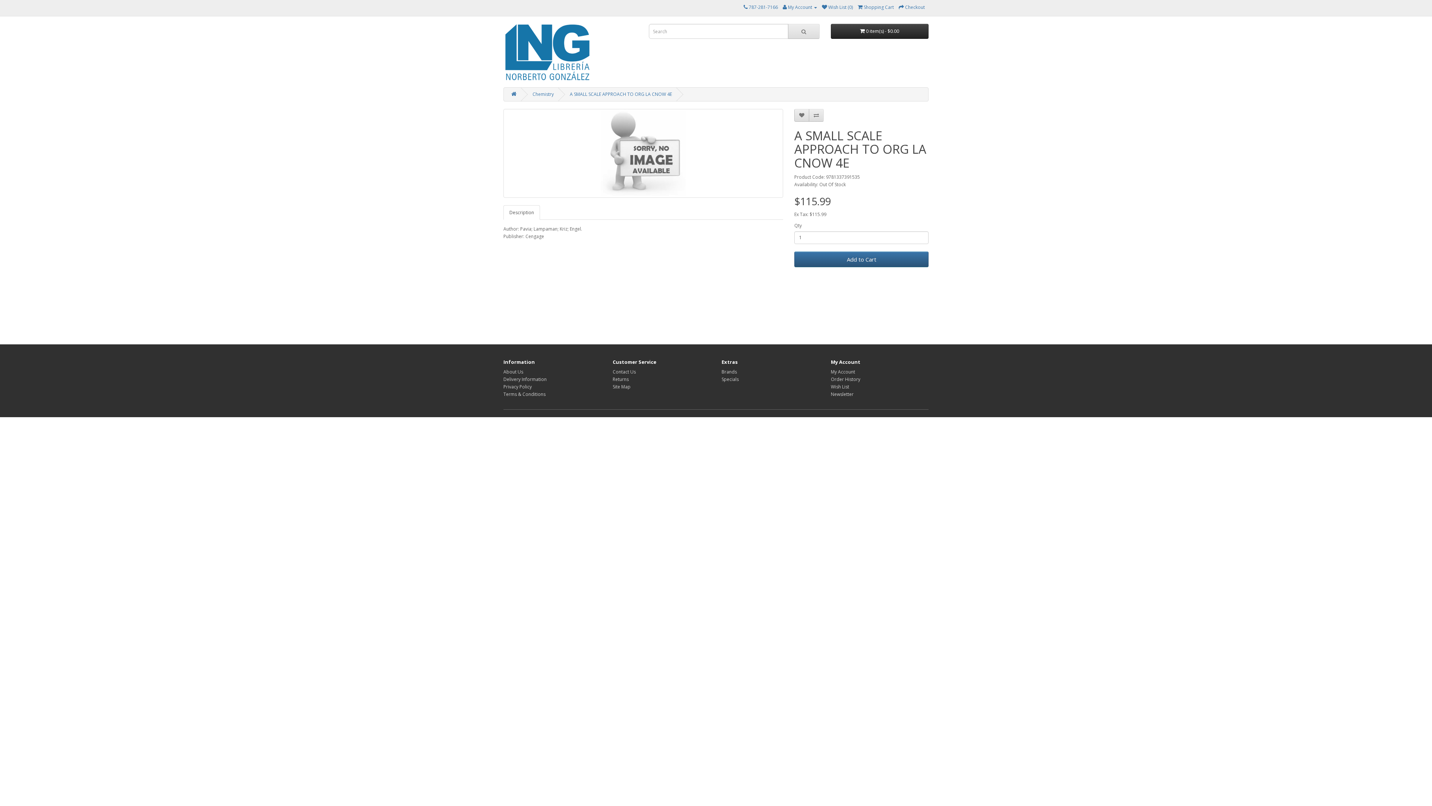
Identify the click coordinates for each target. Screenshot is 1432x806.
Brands (729, 372)
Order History (845, 379)
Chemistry (543, 94)
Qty (798, 225)
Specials (730, 379)
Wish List (840, 387)
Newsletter (842, 394)
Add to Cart (861, 259)
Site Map (622, 387)
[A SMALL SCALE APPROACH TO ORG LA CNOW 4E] (643, 153)
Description (521, 212)
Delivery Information (525, 379)
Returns (621, 379)
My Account (843, 372)
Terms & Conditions (524, 394)
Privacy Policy (517, 387)
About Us (513, 372)
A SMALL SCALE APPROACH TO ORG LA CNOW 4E (621, 94)
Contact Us (624, 372)
